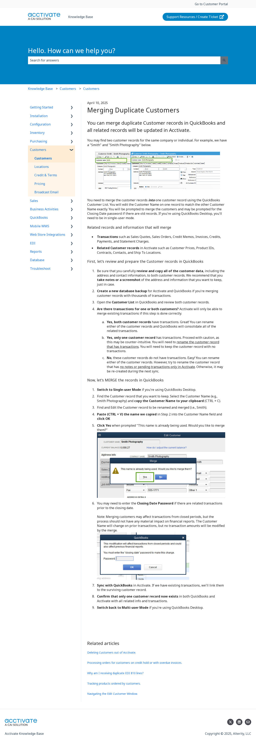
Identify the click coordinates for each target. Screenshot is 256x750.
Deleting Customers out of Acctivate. (111, 652)
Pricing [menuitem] (39, 183)
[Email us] (248, 722)
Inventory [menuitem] (37, 132)
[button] (72, 107)
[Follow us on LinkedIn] (239, 722)
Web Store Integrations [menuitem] (47, 234)
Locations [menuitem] (41, 166)
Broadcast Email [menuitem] (46, 192)
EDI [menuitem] (32, 243)
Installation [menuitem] (39, 116)
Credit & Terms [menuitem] (45, 175)
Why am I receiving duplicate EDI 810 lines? (115, 673)
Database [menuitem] (37, 260)
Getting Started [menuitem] (41, 107)
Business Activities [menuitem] (44, 209)
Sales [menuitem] (34, 201)
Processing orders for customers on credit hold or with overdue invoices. (134, 663)
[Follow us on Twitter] (230, 722)
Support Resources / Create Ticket (192, 17)
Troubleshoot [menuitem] (40, 268)
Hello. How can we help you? (71, 50)
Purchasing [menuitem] (38, 141)
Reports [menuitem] (36, 251)
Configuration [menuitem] (40, 124)
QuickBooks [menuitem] (39, 217)
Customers (68, 88)
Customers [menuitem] (38, 149)
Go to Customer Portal (211, 4)
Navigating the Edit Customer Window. (112, 694)
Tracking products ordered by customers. (114, 683)
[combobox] (124, 60)
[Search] (224, 60)
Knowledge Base (80, 17)
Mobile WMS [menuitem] (39, 226)
